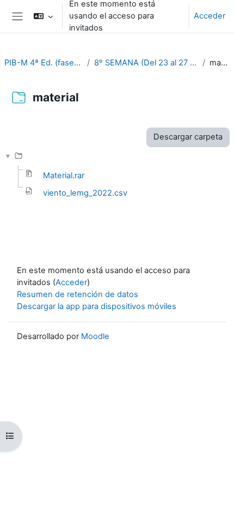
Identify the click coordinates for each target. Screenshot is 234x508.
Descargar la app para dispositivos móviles (96, 306)
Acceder (209, 16)
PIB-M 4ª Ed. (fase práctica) (43, 63)
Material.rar (63, 175)
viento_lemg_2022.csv (85, 193)
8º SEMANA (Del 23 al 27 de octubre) (146, 63)
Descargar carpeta (188, 137)
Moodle (95, 336)
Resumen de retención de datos (77, 294)
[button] (42, 16)
